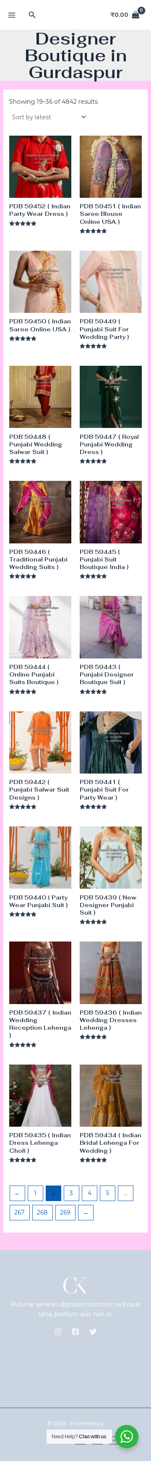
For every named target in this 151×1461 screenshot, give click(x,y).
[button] (32, 15)
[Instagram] (58, 1331)
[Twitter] (93, 1331)
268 (42, 1212)
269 (65, 1212)
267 (19, 1212)
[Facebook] (75, 1331)
